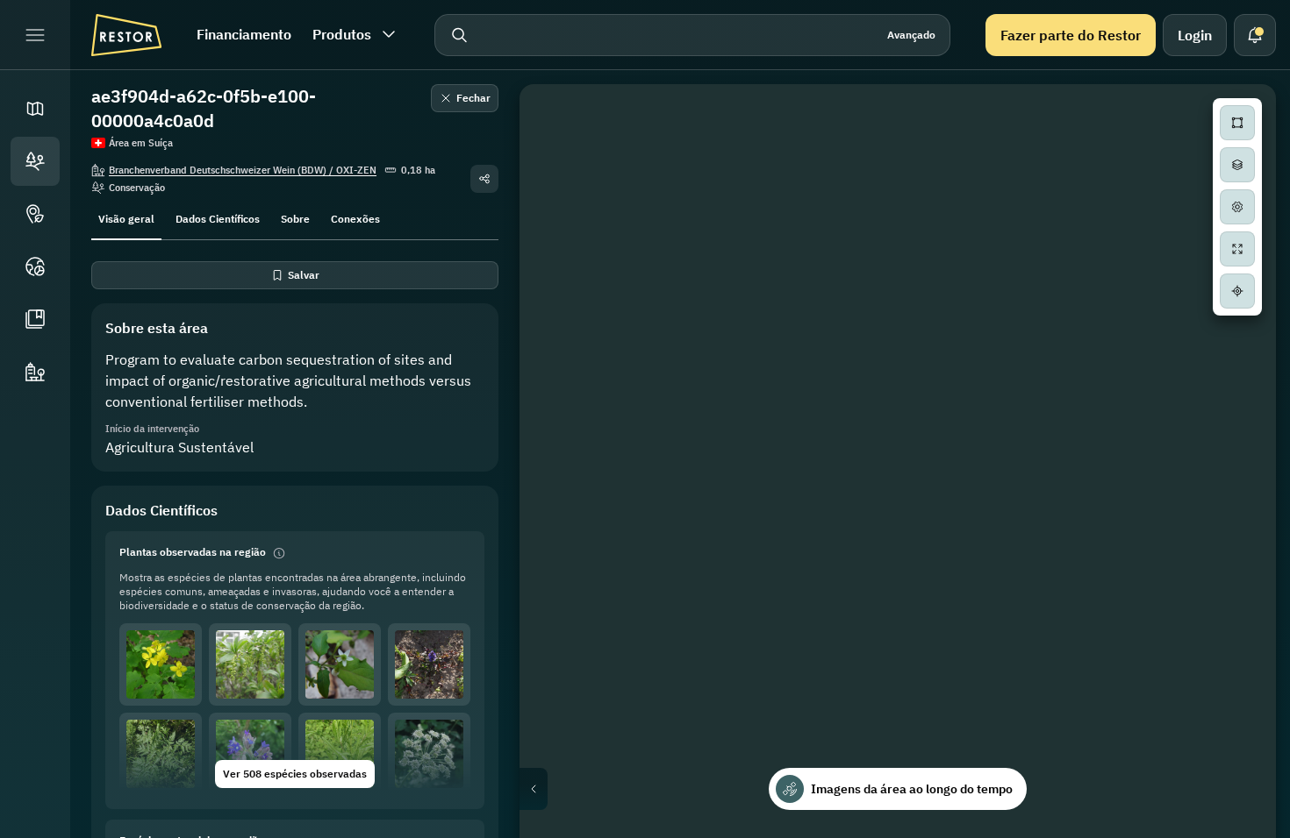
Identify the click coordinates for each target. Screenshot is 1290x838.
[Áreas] (35, 161)
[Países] (35, 266)
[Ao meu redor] (1237, 291)
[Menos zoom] (1237, 368)
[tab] (126, 217)
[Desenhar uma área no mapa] (1237, 122)
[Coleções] (35, 319)
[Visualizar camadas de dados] (1237, 164)
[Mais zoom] (1237, 333)
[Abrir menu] (35, 35)
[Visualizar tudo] (1237, 248)
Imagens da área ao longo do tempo (912, 789)
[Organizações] (35, 371)
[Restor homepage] (126, 35)
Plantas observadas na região (192, 551)
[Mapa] (35, 108)
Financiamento (244, 34)
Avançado (911, 34)
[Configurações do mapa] (1237, 206)
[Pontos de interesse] (35, 213)
